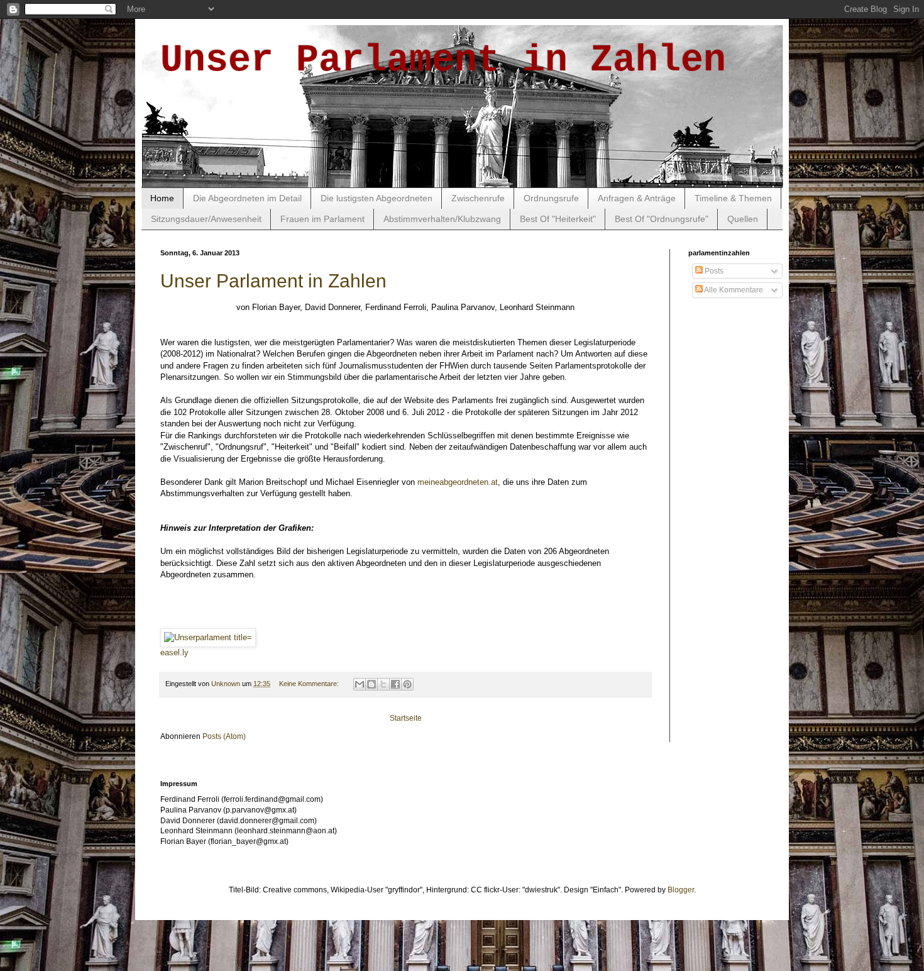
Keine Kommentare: (310, 683)
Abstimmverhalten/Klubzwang (442, 219)
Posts (713, 271)
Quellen (742, 219)
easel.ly (174, 652)
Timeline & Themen (733, 198)
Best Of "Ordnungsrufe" (661, 219)
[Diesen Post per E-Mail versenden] (359, 684)
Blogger (681, 889)
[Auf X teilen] (383, 684)
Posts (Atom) (224, 736)
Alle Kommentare (733, 290)
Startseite (406, 718)
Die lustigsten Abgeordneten (376, 198)
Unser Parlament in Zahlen (273, 280)
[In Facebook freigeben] (395, 684)
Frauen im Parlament (322, 219)
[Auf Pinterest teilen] (407, 684)
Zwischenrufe (478, 198)
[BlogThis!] (371, 684)
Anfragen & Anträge (637, 198)
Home (162, 198)
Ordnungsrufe (551, 198)
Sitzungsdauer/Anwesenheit (206, 219)
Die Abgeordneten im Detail (247, 198)
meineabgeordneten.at (457, 482)
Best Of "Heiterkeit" (558, 219)
